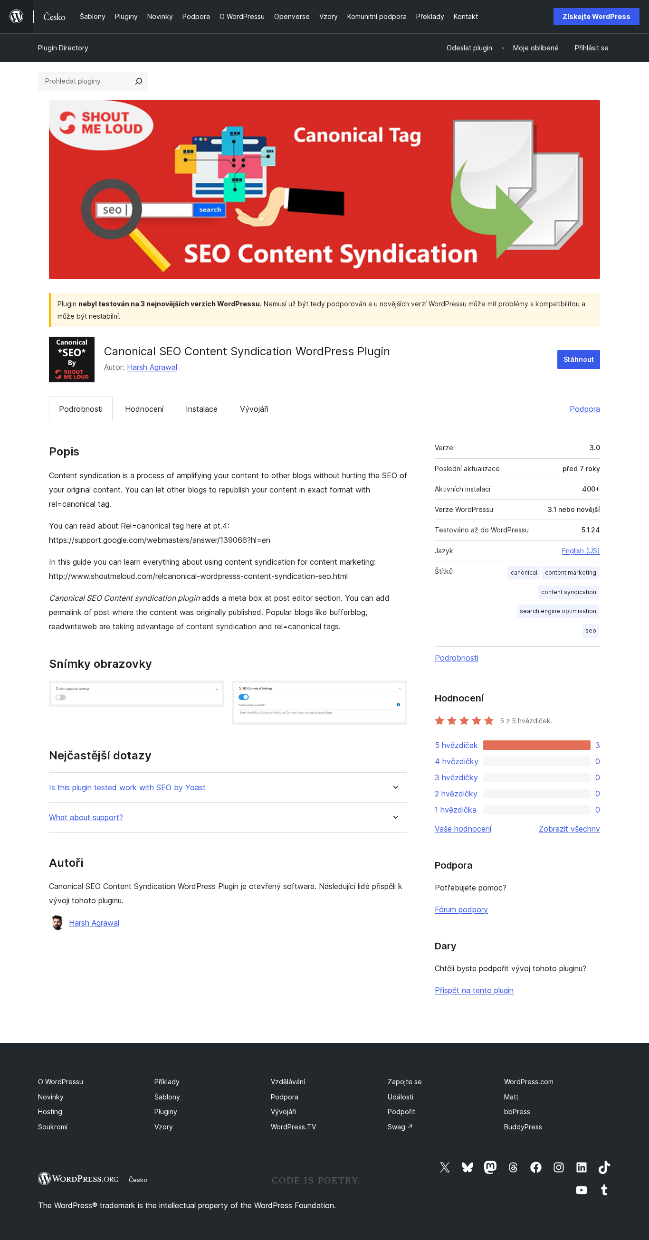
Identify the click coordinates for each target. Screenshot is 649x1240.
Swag (400, 1127)
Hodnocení (144, 409)
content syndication (568, 592)
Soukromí (52, 1127)
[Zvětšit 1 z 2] (211, 693)
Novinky (51, 1097)
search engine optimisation (558, 611)
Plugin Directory (63, 48)
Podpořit (401, 1111)
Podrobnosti (81, 409)
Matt (511, 1097)
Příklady (167, 1082)
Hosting (50, 1111)
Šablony (167, 1097)
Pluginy (165, 1111)
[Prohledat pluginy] (138, 81)
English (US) (581, 551)
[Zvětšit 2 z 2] (394, 693)
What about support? (86, 817)
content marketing (570, 572)
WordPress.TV (293, 1127)
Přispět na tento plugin (474, 990)
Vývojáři (254, 409)
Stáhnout (578, 359)
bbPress (517, 1111)
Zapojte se (405, 1082)
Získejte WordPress (596, 16)
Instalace (202, 409)
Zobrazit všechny (569, 828)
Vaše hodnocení (463, 828)
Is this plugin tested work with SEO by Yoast (127, 787)
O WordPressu (60, 1082)
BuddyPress (523, 1127)
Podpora (585, 409)
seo (590, 630)
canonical (524, 572)
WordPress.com (529, 1082)
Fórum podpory (461, 909)
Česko (138, 1179)
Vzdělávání (288, 1082)
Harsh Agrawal (152, 367)
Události (400, 1097)
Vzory (163, 1127)
